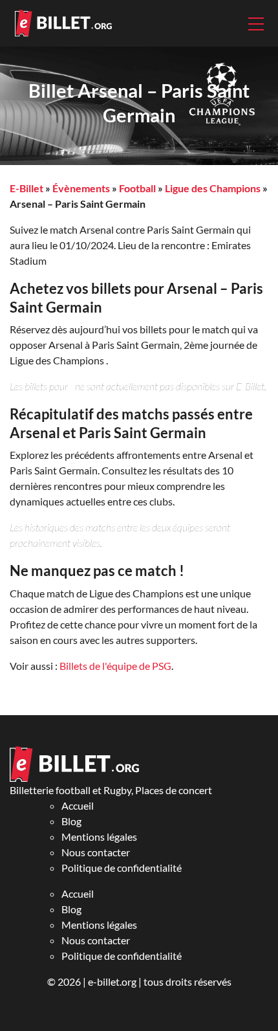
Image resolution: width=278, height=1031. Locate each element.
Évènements (81, 188)
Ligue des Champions (213, 188)
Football (137, 188)
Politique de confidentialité (121, 867)
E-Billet (26, 188)
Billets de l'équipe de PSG (115, 666)
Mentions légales (99, 836)
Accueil (77, 805)
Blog (71, 821)
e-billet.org (112, 981)
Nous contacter (95, 852)
